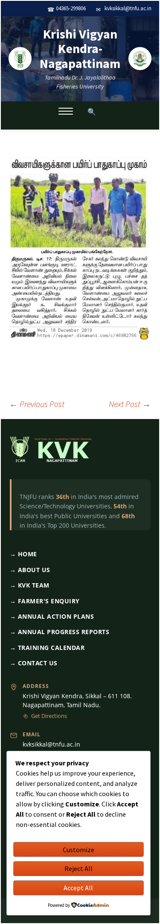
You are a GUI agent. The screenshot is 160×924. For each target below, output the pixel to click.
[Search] (91, 111)
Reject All (78, 868)
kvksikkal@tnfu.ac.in (128, 8)
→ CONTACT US (34, 663)
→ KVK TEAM (29, 585)
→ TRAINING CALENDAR (47, 648)
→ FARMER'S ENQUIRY (45, 601)
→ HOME (23, 554)
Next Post (130, 404)
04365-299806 (71, 8)
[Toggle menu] (65, 111)
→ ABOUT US (30, 570)
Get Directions (49, 716)
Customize (78, 849)
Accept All (78, 887)
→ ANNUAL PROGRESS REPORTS (60, 632)
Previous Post (36, 404)
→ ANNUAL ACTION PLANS (52, 616)
